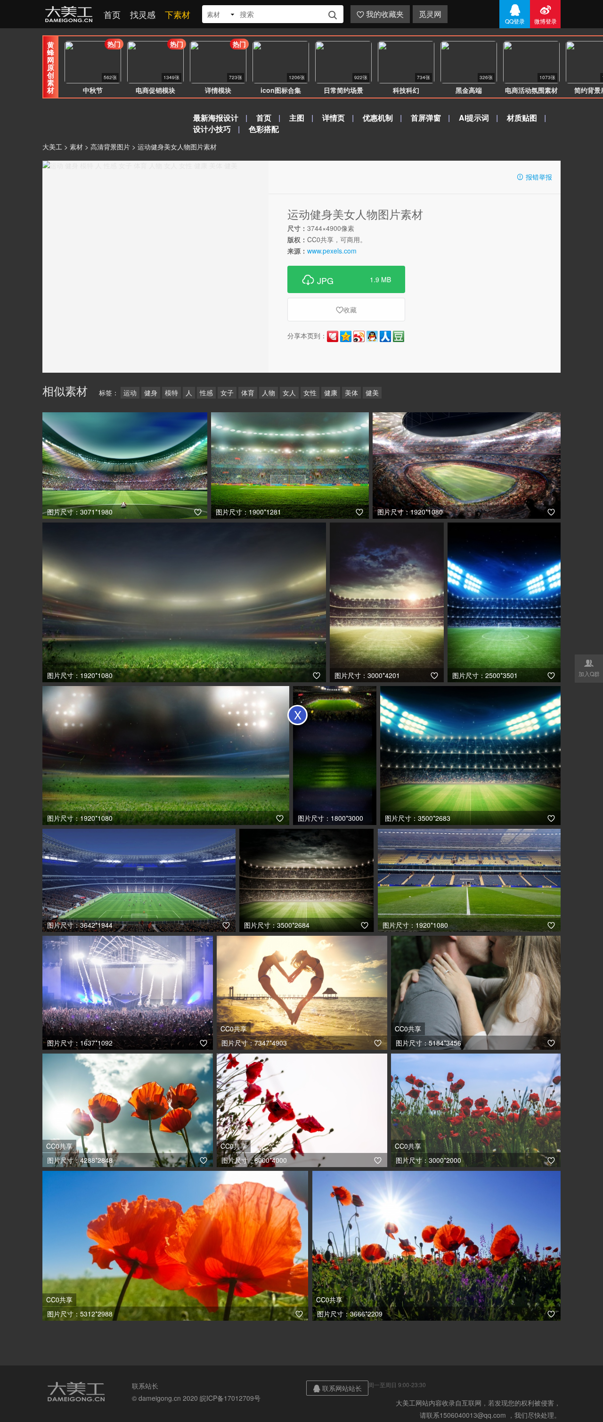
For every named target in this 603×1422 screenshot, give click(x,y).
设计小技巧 (212, 128)
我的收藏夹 (380, 13)
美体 (351, 392)
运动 (130, 392)
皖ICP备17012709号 (230, 1398)
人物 (268, 392)
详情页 (333, 117)
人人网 (385, 336)
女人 (289, 392)
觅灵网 (430, 13)
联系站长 (145, 1385)
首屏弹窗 (426, 117)
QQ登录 (515, 14)
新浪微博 (359, 336)
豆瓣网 (398, 336)
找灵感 (142, 14)
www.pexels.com (332, 250)
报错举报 (534, 176)
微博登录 (545, 14)
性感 (206, 392)
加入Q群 (589, 668)
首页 (112, 14)
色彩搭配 (264, 128)
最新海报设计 (215, 117)
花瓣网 (332, 336)
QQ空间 (345, 336)
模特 (171, 392)
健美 (372, 392)
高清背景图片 (110, 146)
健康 (330, 392)
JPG (346, 279)
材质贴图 (522, 117)
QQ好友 (372, 336)
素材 (76, 146)
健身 (150, 392)
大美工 (70, 14)
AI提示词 (474, 117)
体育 (247, 392)
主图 (296, 117)
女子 (227, 392)
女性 (310, 392)
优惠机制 (378, 117)
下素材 (177, 14)
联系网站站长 (337, 1388)
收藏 (346, 309)
